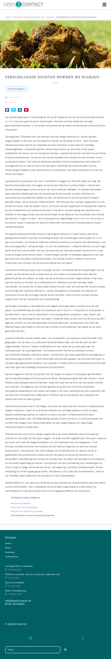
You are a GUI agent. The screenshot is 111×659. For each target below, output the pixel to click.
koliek (99, 238)
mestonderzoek (81, 218)
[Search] (65, 649)
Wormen (13, 102)
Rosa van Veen (15, 97)
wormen (9, 121)
